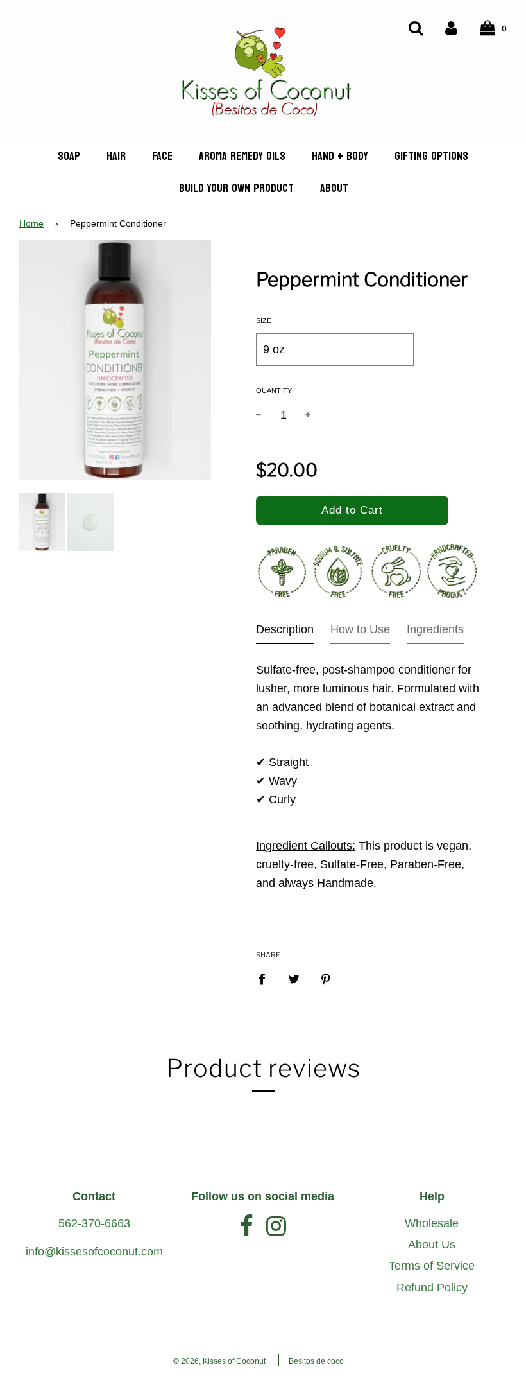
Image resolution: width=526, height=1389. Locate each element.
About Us (431, 1244)
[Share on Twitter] (294, 979)
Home (31, 224)
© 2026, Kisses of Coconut (219, 1361)
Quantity (274, 390)
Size (263, 320)
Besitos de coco (316, 1361)
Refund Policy (432, 1287)
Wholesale (432, 1223)
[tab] (285, 632)
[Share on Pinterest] (326, 979)
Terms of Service (432, 1265)
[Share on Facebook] (266, 979)
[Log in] (451, 27)
